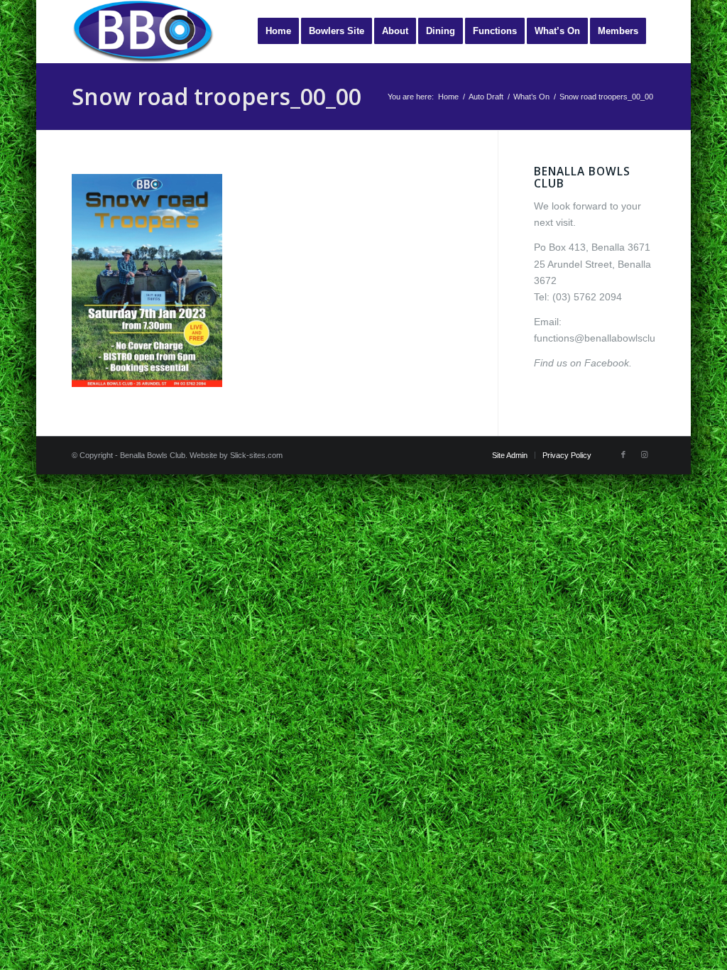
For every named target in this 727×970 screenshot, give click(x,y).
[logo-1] (143, 31)
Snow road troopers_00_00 (216, 96)
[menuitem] (278, 31)
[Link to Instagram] (644, 454)
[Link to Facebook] (623, 454)
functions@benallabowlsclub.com (608, 338)
